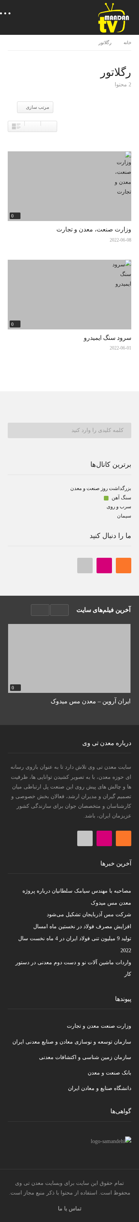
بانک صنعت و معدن (109, 1073)
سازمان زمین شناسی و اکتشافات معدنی (85, 1057)
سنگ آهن (120, 497)
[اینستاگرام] (104, 565)
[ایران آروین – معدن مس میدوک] (69, 658)
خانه (127, 42)
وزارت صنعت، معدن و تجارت (93, 229)
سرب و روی (119, 506)
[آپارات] (85, 565)
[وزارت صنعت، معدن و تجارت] (69, 186)
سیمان (124, 516)
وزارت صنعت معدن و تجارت (99, 1026)
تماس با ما (69, 1209)
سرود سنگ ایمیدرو (107, 337)
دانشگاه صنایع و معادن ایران (99, 1088)
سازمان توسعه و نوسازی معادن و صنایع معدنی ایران (71, 1042)
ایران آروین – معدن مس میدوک (91, 701)
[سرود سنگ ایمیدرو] (69, 294)
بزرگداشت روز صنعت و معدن (100, 488)
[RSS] (123, 565)
